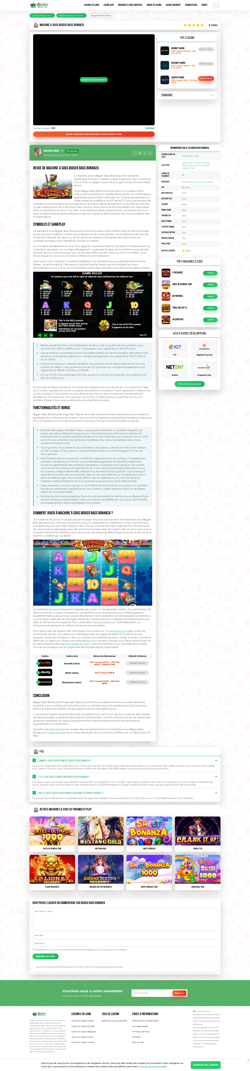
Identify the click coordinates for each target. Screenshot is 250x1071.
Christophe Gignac (51, 151)
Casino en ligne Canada (82, 1026)
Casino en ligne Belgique (83, 1031)
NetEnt (175, 375)
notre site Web (57, 732)
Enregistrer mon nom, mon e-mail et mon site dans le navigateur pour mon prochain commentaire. (81, 949)
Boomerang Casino (71, 682)
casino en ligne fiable (121, 631)
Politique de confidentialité (152, 1066)
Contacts (136, 1037)
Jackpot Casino (177, 77)
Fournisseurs (191, 5)
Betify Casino (72, 673)
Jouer (210, 273)
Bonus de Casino (154, 5)
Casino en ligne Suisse (82, 1037)
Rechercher (216, 5)
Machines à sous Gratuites (130, 5)
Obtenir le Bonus (206, 49)
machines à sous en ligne (74, 644)
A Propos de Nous (141, 1031)
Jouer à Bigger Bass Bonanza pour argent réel (94, 134)
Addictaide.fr (198, 1047)
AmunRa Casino (72, 663)
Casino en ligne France (82, 1021)
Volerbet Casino (178, 63)
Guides (204, 5)
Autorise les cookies (205, 1064)
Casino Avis (109, 5)
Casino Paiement (173, 5)
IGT (174, 355)
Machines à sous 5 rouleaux (198, 181)
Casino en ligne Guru (42, 15)
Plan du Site (138, 1042)
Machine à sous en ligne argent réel (196, 166)
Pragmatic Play (191, 155)
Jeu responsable (140, 1026)
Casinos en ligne (91, 5)
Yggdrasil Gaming (204, 355)
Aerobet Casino (177, 48)
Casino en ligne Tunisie (82, 1042)
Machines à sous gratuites (114, 1021)
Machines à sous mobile (196, 162)
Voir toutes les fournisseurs (189, 384)
